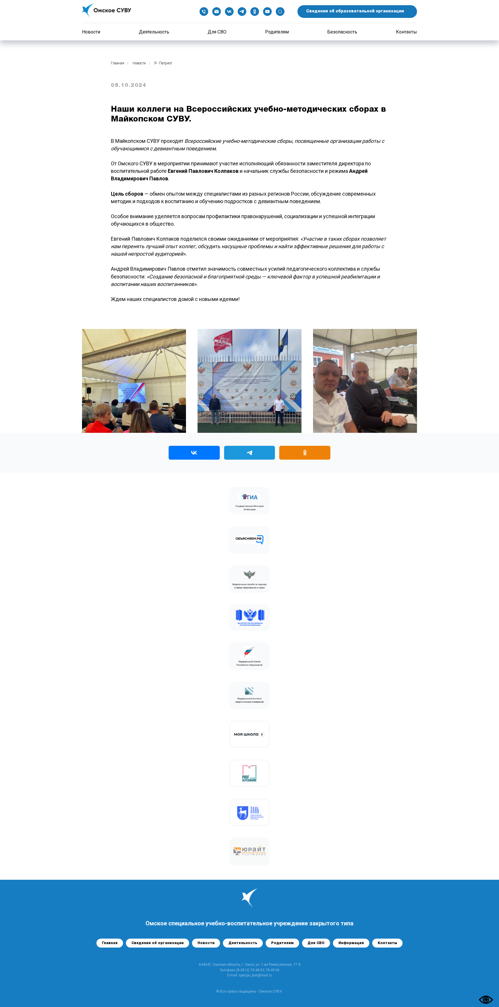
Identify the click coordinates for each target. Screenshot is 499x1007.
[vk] (229, 11)
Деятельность (154, 32)
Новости (91, 32)
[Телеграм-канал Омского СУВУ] (249, 453)
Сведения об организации (157, 943)
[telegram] (242, 11)
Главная (117, 63)
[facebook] (280, 11)
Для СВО (217, 32)
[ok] (254, 11)
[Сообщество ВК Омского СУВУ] (194, 453)
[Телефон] (204, 11)
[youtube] (267, 11)
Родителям (277, 32)
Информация (351, 943)
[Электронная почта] (216, 11)
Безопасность (342, 32)
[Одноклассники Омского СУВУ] (304, 453)
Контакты (406, 32)
